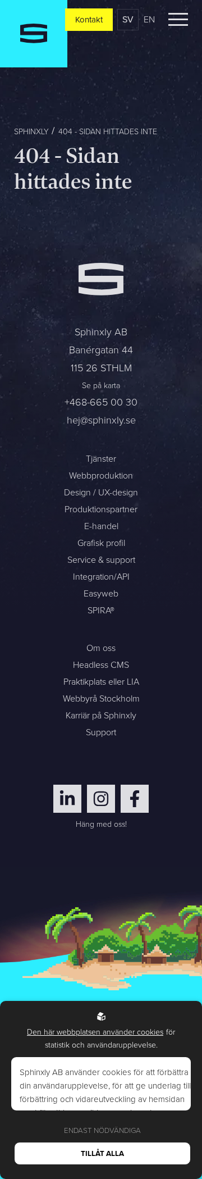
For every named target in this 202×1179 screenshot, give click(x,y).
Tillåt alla (102, 1153)
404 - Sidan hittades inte (107, 132)
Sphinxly (31, 132)
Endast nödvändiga (102, 1130)
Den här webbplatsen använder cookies (95, 1032)
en (149, 19)
